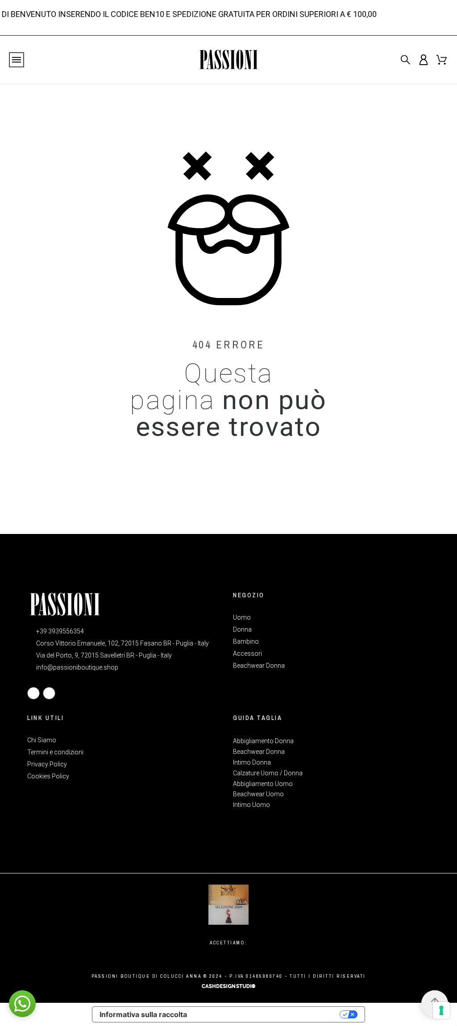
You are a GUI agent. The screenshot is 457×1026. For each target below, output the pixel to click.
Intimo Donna (252, 762)
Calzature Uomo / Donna (268, 773)
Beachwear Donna (259, 751)
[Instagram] (49, 693)
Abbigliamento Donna (263, 741)
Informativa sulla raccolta (143, 1014)
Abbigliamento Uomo (263, 783)
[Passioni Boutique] (228, 59)
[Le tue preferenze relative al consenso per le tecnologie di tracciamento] (441, 1010)
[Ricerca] (405, 59)
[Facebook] (33, 693)
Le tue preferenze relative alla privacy (268, 1014)
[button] (22, 1003)
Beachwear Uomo (258, 794)
